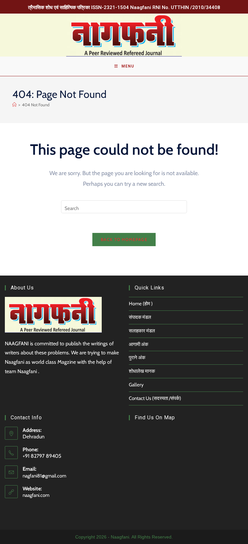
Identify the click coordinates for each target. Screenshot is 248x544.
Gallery (136, 385)
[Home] (14, 104)
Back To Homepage (124, 239)
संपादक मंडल (140, 317)
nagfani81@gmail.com (44, 476)
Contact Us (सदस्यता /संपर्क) (155, 398)
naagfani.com (36, 495)
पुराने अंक (137, 358)
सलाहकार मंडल (142, 331)
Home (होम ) (141, 304)
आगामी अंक (138, 344)
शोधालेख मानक (142, 371)
